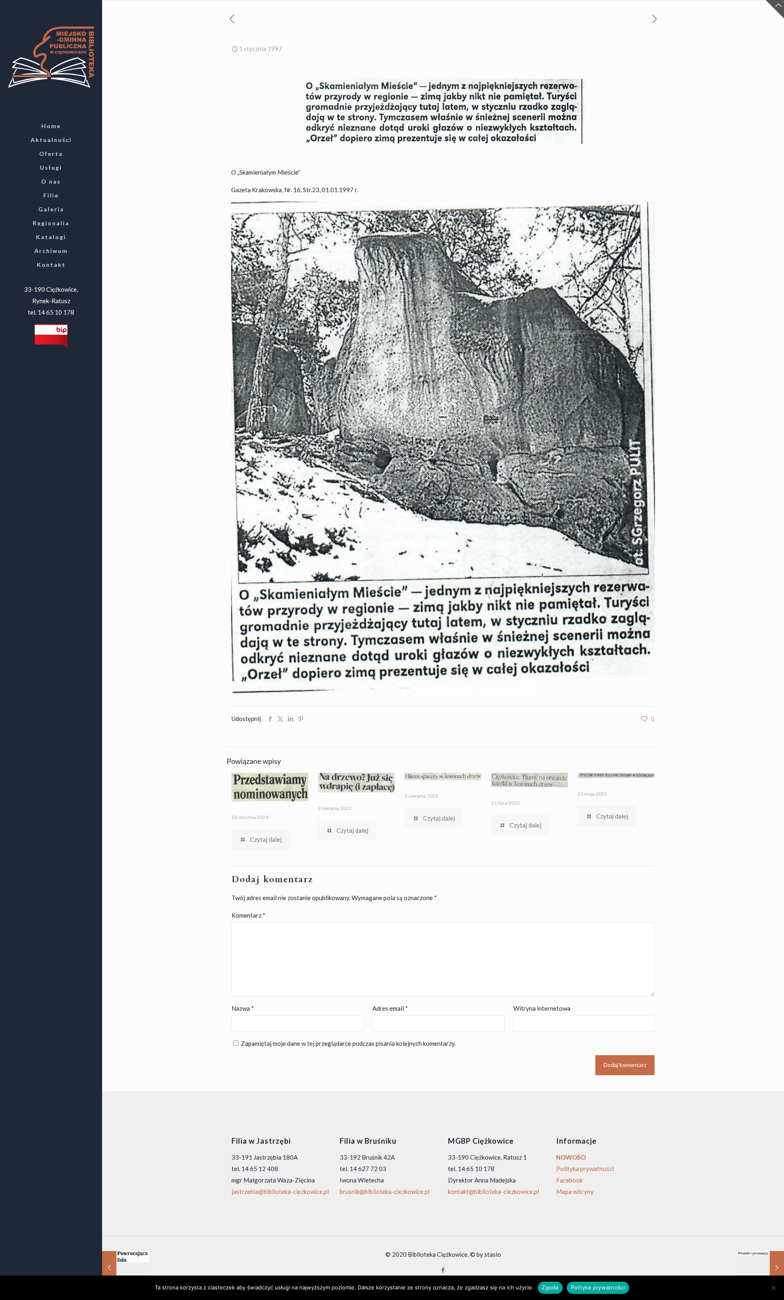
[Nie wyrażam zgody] (774, 1288)
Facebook (569, 1180)
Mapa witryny (575, 1191)
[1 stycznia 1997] (125, 1267)
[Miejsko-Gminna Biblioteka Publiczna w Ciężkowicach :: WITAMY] (51, 56)
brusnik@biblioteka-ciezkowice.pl (385, 1191)
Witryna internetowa (541, 1008)
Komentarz (248, 915)
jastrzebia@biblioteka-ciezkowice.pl (280, 1191)
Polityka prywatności (585, 1168)
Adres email (390, 1008)
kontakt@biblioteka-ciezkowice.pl (493, 1191)
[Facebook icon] (443, 1269)
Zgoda (550, 1287)
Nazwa (243, 1008)
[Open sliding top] (775, 9)
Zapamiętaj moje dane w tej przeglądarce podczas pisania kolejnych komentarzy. (348, 1043)
